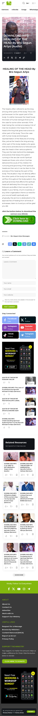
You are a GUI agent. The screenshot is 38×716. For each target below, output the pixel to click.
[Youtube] (27, 327)
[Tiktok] (10, 335)
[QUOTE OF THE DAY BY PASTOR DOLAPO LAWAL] (30, 402)
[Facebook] (10, 319)
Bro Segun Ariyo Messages (20, 236)
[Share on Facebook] (8, 58)
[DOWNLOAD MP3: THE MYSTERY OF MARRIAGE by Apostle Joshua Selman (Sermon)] (27, 456)
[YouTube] (19, 589)
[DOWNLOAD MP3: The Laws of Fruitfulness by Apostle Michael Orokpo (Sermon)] (30, 391)
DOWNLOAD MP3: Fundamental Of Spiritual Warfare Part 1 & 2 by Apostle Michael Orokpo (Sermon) (26, 559)
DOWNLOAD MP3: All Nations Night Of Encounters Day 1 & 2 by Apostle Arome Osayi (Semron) (11, 498)
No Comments (8, 53)
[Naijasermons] (9, 3)
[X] (27, 319)
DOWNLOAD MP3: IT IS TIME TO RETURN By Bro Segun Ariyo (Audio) (10, 467)
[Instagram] (10, 327)
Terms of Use (19, 712)
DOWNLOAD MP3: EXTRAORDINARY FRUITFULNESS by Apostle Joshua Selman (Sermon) (10, 528)
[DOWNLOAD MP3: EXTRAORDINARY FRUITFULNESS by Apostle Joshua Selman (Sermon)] (10, 517)
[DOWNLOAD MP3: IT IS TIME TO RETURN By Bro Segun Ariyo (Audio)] (10, 456)
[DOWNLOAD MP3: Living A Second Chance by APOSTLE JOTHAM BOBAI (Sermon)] (27, 486)
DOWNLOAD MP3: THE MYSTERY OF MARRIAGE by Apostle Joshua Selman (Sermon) (26, 467)
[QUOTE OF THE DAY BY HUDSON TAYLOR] (30, 381)
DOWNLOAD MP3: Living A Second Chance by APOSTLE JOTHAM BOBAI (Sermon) (26, 497)
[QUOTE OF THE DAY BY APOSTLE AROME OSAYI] (30, 412)
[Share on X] (12, 58)
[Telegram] (27, 335)
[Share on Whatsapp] (16, 58)
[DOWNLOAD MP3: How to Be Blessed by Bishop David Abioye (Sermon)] (27, 517)
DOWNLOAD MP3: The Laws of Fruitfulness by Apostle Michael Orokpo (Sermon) (13, 389)
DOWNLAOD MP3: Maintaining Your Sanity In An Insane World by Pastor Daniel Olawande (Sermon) (11, 559)
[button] (31, 712)
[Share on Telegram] (20, 58)
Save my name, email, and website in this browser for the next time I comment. (20, 301)
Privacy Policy (7, 712)
